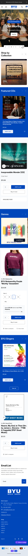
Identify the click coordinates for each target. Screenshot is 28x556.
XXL (6, 301)
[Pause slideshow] (22, 47)
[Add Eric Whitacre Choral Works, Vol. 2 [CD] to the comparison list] (25, 380)
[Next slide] (19, 47)
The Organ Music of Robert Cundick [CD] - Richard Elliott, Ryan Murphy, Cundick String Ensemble (14, 123)
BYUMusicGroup (12, 553)
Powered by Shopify (18, 553)
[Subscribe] (24, 481)
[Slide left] (1, 2)
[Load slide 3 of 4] (13, 47)
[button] (2, 7)
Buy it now (14, 191)
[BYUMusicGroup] (14, 494)
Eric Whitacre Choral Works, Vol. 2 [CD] (13, 371)
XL (18, 297)
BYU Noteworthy (6, 279)
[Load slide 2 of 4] (11, 47)
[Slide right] (26, 2)
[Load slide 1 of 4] (9, 47)
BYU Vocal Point (6, 423)
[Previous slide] (5, 47)
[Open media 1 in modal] (14, 156)
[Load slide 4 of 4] (16, 47)
